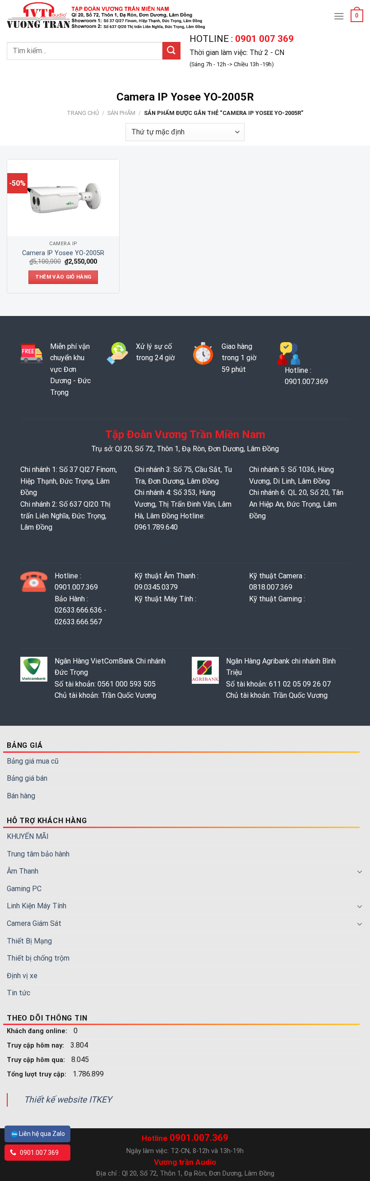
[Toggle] (359, 871)
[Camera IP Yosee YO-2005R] (63, 198)
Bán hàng (21, 796)
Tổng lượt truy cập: (37, 1074)
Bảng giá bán (27, 778)
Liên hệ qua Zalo (42, 1133)
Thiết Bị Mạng (29, 941)
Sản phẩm (121, 113)
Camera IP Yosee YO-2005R (63, 253)
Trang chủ (83, 113)
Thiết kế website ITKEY (68, 1099)
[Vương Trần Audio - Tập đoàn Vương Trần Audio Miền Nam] (107, 16)
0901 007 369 (263, 38)
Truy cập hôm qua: (37, 1060)
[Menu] (338, 16)
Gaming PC (24, 888)
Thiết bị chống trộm (38, 958)
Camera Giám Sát (34, 923)
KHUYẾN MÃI (28, 836)
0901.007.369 (38, 1152)
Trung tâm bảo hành (38, 854)
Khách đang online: (38, 1031)
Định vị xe (22, 975)
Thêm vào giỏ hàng (63, 277)
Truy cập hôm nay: (36, 1045)
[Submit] (171, 51)
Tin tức (18, 993)
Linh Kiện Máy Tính (36, 906)
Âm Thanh (22, 871)
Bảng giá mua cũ (33, 761)
